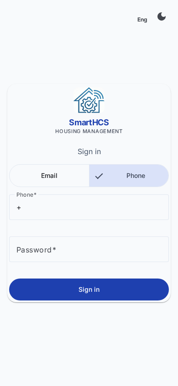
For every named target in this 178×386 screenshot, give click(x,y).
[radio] (49, 176)
